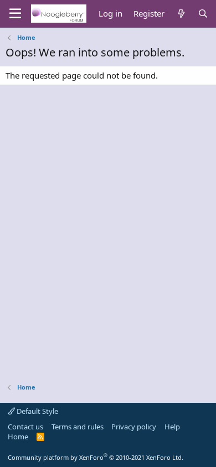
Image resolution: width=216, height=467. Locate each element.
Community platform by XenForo (95, 457)
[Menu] (15, 14)
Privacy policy (133, 427)
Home (18, 437)
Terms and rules (78, 427)
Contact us (25, 427)
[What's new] (181, 13)
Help (172, 427)
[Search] (203, 13)
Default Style (36, 411)
